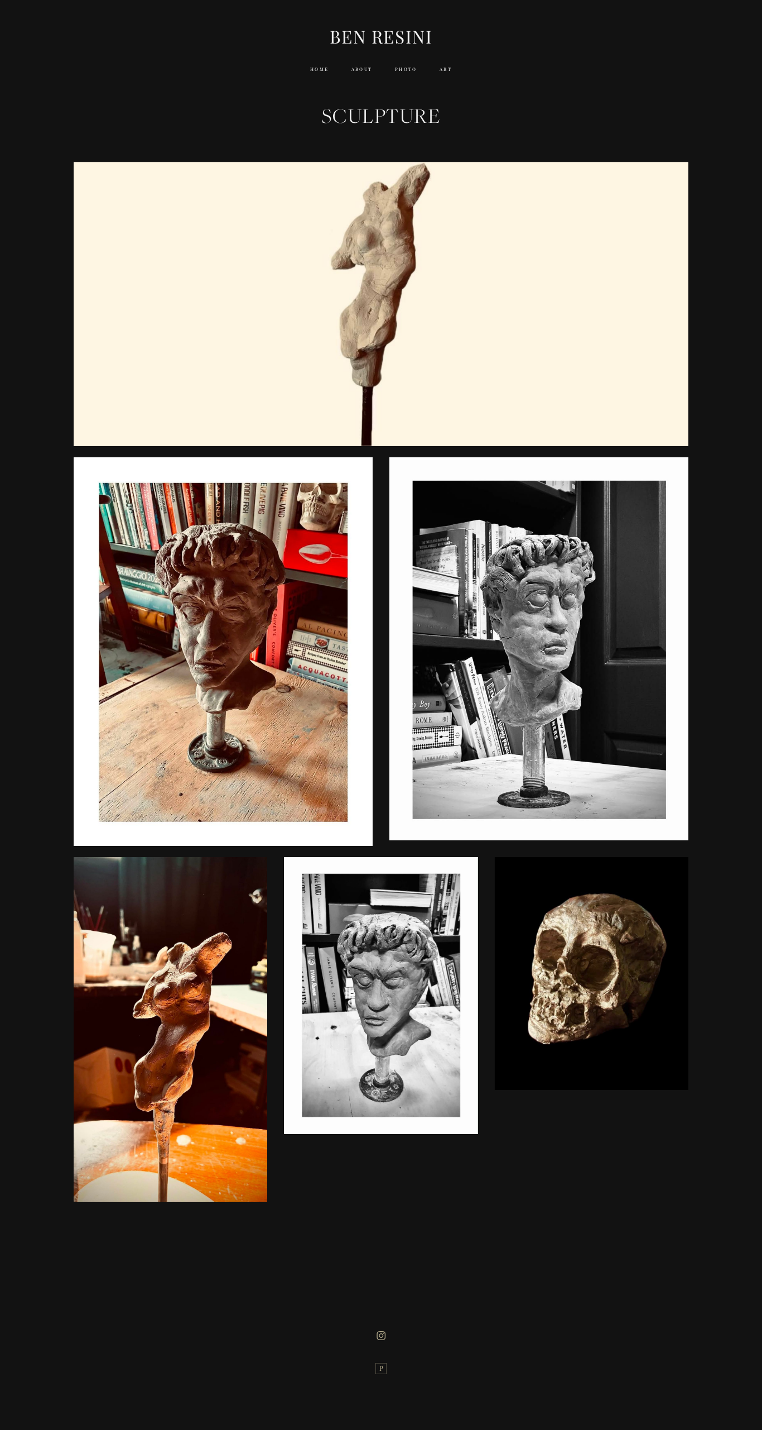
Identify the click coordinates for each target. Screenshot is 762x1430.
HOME (319, 69)
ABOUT (362, 69)
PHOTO (406, 69)
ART (446, 69)
